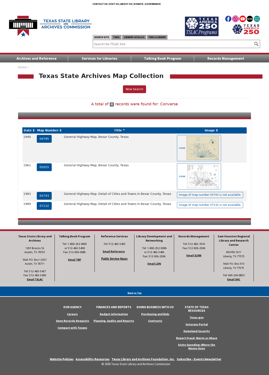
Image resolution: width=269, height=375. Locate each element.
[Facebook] (228, 20)
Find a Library (157, 37)
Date (28, 130)
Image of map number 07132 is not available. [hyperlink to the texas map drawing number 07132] (210, 204)
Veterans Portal (197, 324)
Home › (23, 67)
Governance (153, 3)
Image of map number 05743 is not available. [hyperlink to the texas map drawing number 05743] (210, 194)
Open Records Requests (72, 321)
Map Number (48, 130)
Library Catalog (134, 37)
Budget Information (114, 314)
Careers (72, 314)
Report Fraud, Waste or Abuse (196, 338)
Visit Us (114, 3)
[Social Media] (257, 20)
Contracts (155, 321)
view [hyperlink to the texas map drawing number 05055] (182, 176)
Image (210, 130)
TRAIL (116, 37)
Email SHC (233, 279)
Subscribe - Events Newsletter (199, 359)
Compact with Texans (72, 328)
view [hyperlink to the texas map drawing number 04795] (182, 147)
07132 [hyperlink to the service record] (44, 205)
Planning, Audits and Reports (114, 321)
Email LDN (154, 263)
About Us (126, 3)
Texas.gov (197, 317)
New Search (134, 89)
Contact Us (99, 3)
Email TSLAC (35, 279)
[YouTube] (242, 20)
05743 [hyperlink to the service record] (44, 195)
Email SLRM (193, 255)
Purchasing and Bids (155, 314)
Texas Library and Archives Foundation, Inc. (143, 359)
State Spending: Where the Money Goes (196, 346)
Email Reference (114, 251)
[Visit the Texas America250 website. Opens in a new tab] (245, 28)
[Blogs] (250, 20)
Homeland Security (196, 331)
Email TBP (74, 259)
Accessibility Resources (92, 359)
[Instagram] (235, 20)
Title (118, 130)
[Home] (50, 24)
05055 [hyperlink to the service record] (44, 167)
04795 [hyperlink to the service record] (44, 138)
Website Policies (62, 359)
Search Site (101, 37)
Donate (138, 3)
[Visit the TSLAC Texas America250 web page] (202, 21)
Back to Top (134, 292)
